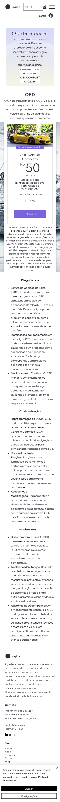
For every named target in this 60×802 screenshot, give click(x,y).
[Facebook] (14, 735)
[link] (44, 7)
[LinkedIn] (6, 735)
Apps (8, 751)
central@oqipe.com (16, 724)
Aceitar (29, 788)
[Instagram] (10, 735)
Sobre (8, 748)
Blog (7, 761)
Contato (9, 758)
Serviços (10, 755)
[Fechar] (55, 770)
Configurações (29, 796)
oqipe (16, 7)
